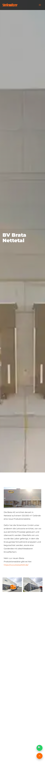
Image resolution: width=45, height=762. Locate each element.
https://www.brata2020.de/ (16, 565)
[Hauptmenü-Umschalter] (40, 5)
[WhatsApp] (39, 748)
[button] (22, 574)
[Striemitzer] (10, 5)
